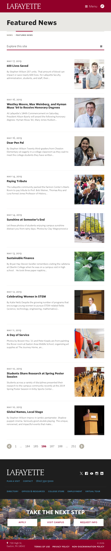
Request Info (88, 522)
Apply (22, 522)
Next (81, 446)
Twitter (81, 473)
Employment (75, 491)
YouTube (91, 473)
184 (27, 446)
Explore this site (17, 46)
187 (52, 446)
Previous (9, 446)
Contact (28, 481)
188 (60, 446)
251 (73, 446)
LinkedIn (102, 473)
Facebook (86, 473)
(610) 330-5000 (44, 481)
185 (35, 446)
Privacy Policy (60, 546)
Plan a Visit (13, 481)
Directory (12, 491)
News (10, 35)
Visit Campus (55, 522)
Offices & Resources (33, 491)
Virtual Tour (92, 491)
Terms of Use (42, 546)
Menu (93, 6)
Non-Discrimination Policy (88, 546)
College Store (56, 491)
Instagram (96, 473)
